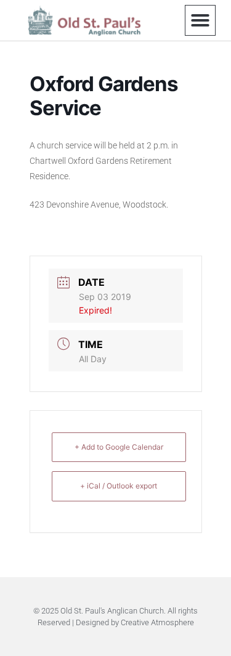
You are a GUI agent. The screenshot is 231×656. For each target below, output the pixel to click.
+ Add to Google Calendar (119, 447)
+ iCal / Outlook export (118, 485)
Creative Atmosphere (157, 622)
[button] (200, 20)
